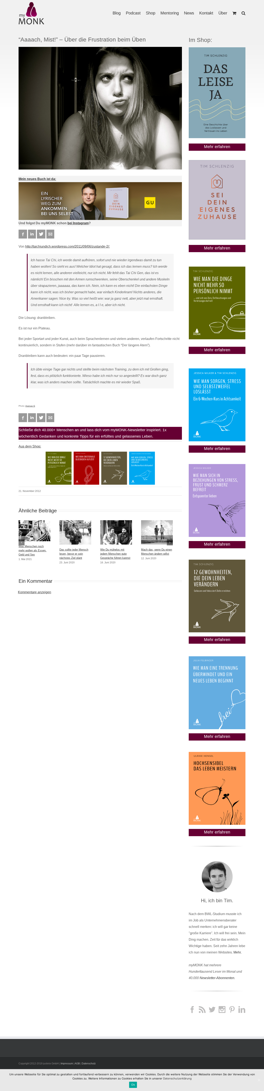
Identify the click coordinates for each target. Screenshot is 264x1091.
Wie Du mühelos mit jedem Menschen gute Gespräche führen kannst (115, 553)
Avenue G (30, 406)
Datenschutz (89, 1063)
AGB (77, 1063)
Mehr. (237, 952)
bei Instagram (78, 223)
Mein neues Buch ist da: (37, 179)
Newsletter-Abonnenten (217, 978)
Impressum (67, 1063)
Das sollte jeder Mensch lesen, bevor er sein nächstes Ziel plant (73, 553)
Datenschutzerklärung (177, 1078)
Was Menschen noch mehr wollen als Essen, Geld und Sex (32, 550)
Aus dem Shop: (30, 446)
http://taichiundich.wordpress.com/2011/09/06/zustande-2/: (67, 246)
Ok (133, 1084)
